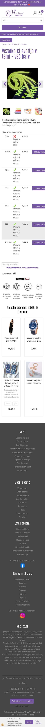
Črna (7, 136)
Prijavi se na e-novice (22, 701)
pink (6, 205)
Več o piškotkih (38, 722)
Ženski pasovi (22, 513)
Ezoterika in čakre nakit (22, 452)
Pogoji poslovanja (33, 678)
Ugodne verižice (22, 437)
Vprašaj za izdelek (10, 264)
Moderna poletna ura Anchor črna (34, 339)
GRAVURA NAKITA (32, 34)
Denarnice (22, 506)
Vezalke (24, 44)
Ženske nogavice (23, 604)
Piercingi (22, 517)
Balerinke (22, 583)
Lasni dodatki (22, 491)
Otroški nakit (22, 463)
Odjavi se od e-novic (22, 706)
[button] (40, 84)
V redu (29, 722)
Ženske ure (23, 488)
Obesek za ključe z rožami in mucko (34, 382)
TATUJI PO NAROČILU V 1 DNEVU (13, 34)
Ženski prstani (22, 445)
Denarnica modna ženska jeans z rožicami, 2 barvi (11, 383)
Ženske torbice (22, 498)
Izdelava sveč (22, 536)
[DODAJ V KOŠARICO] (11, 338)
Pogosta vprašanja (13, 678)
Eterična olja (22, 554)
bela (6, 187)
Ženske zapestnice (22, 455)
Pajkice (23, 597)
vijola (7, 169)
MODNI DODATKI (14, 44)
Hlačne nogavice (23, 601)
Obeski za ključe (22, 528)
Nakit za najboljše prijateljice (22, 448)
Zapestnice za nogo (22, 459)
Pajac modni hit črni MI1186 (11, 339)
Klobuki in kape (22, 539)
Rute (22, 509)
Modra (7, 151)
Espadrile (22, 586)
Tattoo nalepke (22, 495)
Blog (23, 682)
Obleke (23, 593)
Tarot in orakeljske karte (22, 550)
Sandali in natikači (22, 579)
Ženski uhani (22, 441)
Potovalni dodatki (22, 532)
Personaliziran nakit (22, 466)
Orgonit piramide (22, 547)
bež (6, 223)
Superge (22, 590)
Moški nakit (22, 470)
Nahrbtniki (22, 502)
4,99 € (25, 136)
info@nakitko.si (27, 714)
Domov (4, 44)
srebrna (8, 241)
